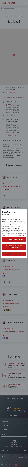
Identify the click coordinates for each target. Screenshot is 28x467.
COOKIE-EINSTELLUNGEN (14, 254)
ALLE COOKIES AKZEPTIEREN (14, 239)
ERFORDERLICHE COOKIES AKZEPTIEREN (14, 246)
